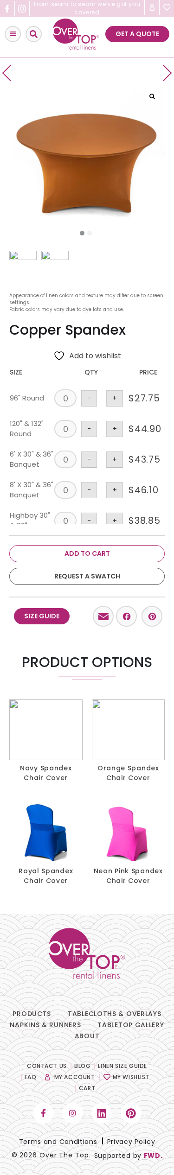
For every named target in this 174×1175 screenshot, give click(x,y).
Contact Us (47, 1066)
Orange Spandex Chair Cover (128, 772)
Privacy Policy (131, 1141)
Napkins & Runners (45, 1024)
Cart (87, 1088)
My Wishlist (131, 1077)
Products (32, 1013)
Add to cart (87, 553)
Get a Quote (137, 33)
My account (74, 1077)
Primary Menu (13, 34)
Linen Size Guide (122, 1066)
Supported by (128, 1155)
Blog (82, 1066)
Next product (163, 73)
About (87, 1036)
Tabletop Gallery (130, 1024)
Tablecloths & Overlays (114, 1013)
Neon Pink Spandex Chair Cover (128, 875)
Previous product (10, 73)
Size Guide (41, 616)
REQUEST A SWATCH (87, 576)
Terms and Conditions (58, 1141)
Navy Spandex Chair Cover (45, 772)
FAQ (31, 1077)
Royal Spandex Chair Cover (46, 875)
